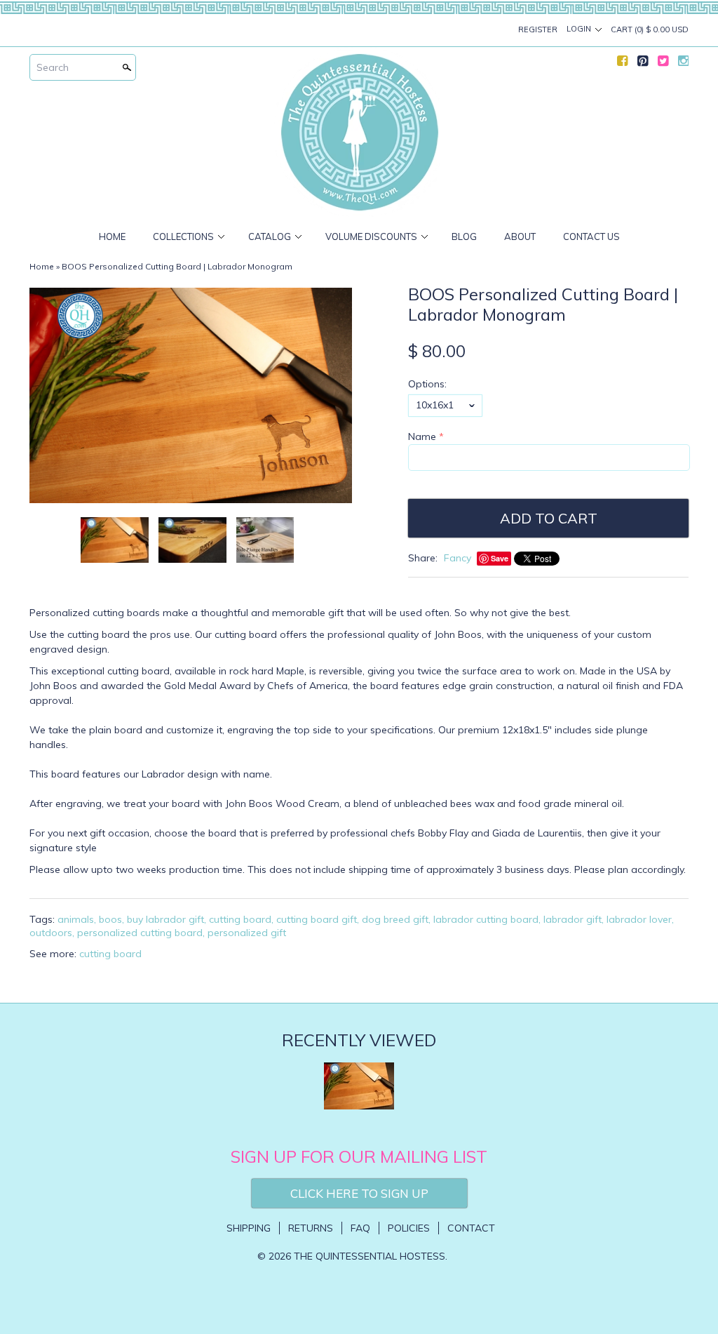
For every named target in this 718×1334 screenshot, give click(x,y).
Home (112, 236)
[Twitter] (663, 64)
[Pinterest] (642, 64)
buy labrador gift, (166, 919)
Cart (650, 29)
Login (579, 29)
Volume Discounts (371, 236)
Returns (310, 1228)
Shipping (248, 1228)
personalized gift (247, 932)
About (520, 236)
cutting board (110, 953)
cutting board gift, (317, 919)
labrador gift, (573, 919)
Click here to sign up (359, 1193)
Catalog (269, 236)
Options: (427, 384)
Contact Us (591, 236)
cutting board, (241, 919)
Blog (464, 236)
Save (499, 558)
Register (537, 29)
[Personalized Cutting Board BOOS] (192, 540)
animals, (76, 919)
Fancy (457, 558)
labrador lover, (640, 919)
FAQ (360, 1228)
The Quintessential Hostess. (370, 1256)
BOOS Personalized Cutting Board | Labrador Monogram (177, 266)
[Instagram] (683, 64)
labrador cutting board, (487, 919)
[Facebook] (622, 64)
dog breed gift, (396, 919)
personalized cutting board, (141, 932)
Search (52, 67)
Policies (409, 1228)
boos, (111, 919)
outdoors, (51, 932)
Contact (471, 1228)
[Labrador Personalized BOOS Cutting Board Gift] (190, 395)
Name (422, 436)
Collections (183, 236)
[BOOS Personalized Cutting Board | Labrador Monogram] (264, 540)
